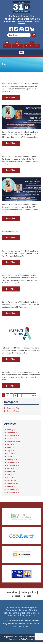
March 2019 (11, 480)
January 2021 (12, 430)
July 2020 (10, 445)
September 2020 (13, 442)
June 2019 (11, 471)
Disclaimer (12, 592)
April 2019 (11, 477)
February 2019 (12, 483)
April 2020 (11, 453)
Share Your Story (13, 408)
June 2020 (11, 448)
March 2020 (11, 456)
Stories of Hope (13, 411)
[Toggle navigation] (21, 52)
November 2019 (13, 465)
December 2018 (13, 489)
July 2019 (10, 468)
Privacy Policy (29, 592)
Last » (33, 395)
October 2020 (12, 439)
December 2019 (13, 462)
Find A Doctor (17, 46)
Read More (10, 97)
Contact (16, 596)
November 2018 (13, 492)
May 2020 (10, 451)
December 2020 (13, 433)
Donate (7, 46)
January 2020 (12, 459)
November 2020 (13, 436)
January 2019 (12, 486)
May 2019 (10, 474)
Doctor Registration (32, 46)
